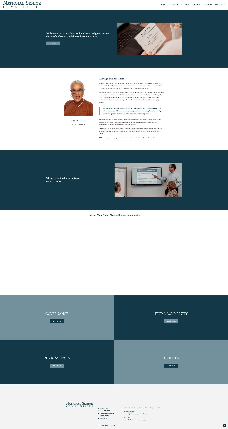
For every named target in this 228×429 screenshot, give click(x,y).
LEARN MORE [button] (53, 43)
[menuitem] (165, 5)
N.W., (145, 408)
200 (159, 408)
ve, (143, 408)
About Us (165, 5)
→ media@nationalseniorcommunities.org (135, 414)
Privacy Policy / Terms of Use (108, 425)
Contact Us (220, 5)
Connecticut (137, 408)
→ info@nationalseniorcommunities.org (135, 420)
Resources (207, 5)
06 (161, 408)
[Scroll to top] (224, 425)
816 (132, 408)
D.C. (156, 408)
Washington (151, 408)
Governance (177, 5)
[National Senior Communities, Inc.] (22, 5)
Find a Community (192, 5)
